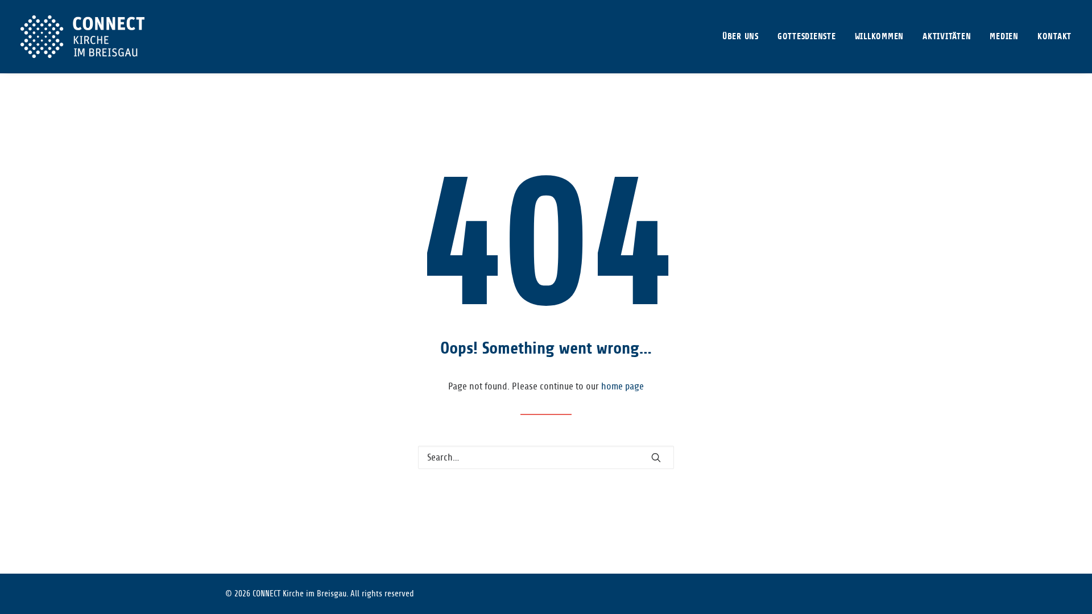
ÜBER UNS (740, 37)
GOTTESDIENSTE (806, 37)
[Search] (546, 457)
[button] (656, 457)
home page (622, 386)
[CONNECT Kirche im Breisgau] (82, 36)
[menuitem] (744, 36)
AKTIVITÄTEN (947, 37)
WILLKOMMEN (879, 37)
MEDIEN (1004, 37)
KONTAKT (1054, 37)
